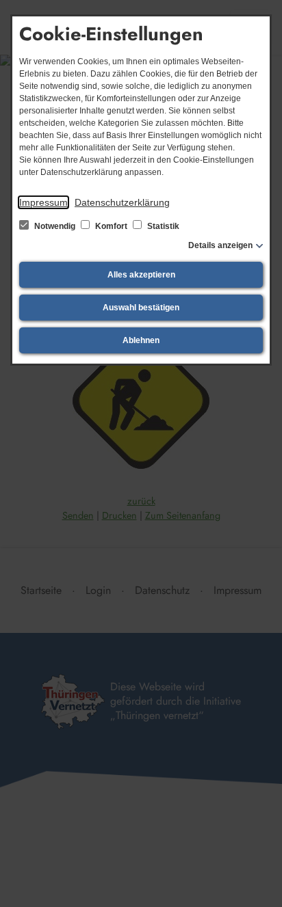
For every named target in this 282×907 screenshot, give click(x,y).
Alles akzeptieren (141, 275)
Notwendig (54, 226)
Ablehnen (141, 340)
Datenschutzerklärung (122, 202)
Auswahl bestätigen (141, 307)
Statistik (162, 226)
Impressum (43, 202)
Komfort (111, 226)
